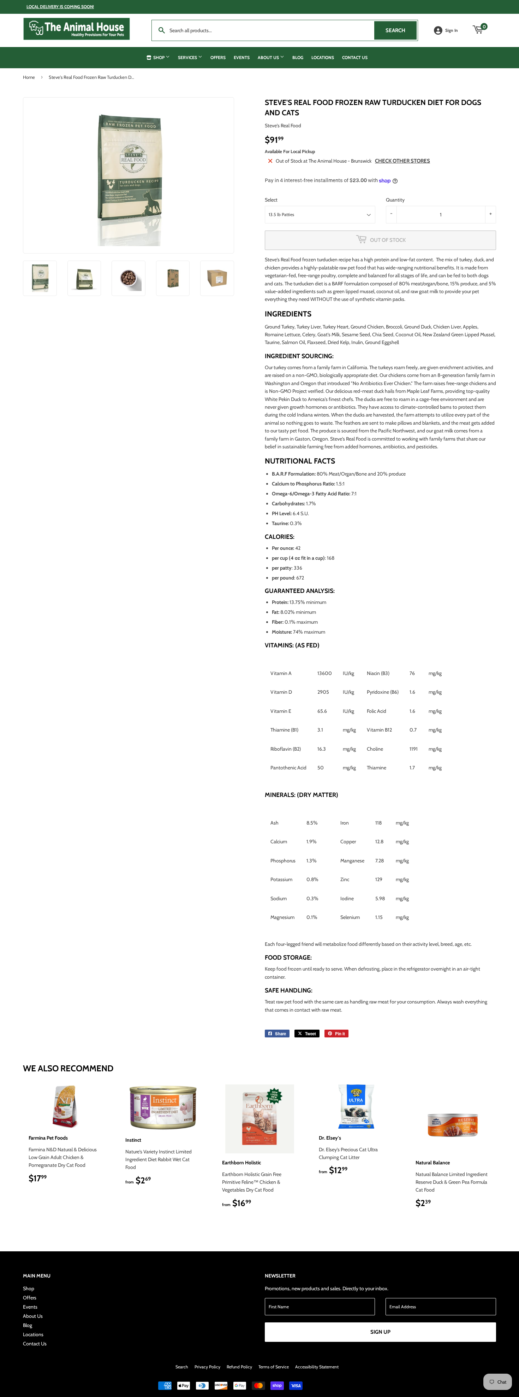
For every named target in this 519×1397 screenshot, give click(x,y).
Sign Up (380, 1332)
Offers (218, 57)
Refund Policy (239, 1366)
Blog (297, 57)
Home (29, 77)
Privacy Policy (207, 1366)
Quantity (395, 200)
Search (401, 30)
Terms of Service (273, 1366)
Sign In (451, 30)
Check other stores (402, 161)
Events (242, 57)
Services (188, 57)
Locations (322, 57)
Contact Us (355, 57)
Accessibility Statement (317, 1366)
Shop (159, 57)
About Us (269, 57)
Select (271, 200)
